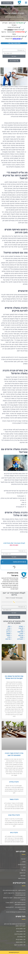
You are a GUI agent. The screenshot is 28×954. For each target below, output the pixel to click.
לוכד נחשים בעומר (20, 931)
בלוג (17, 17)
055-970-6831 (14, 545)
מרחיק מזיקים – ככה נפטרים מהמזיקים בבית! (14, 890)
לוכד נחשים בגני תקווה (19, 945)
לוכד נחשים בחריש (20, 928)
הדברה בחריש (14, 782)
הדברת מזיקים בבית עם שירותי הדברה (15, 912)
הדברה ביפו (14, 832)
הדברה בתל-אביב (14, 815)
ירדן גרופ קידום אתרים (14, 952)
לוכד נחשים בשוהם (20, 942)
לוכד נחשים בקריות (20, 939)
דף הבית (21, 17)
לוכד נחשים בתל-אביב (19, 934)
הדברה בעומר (14, 799)
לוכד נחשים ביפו (21, 937)
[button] (2, 561)
